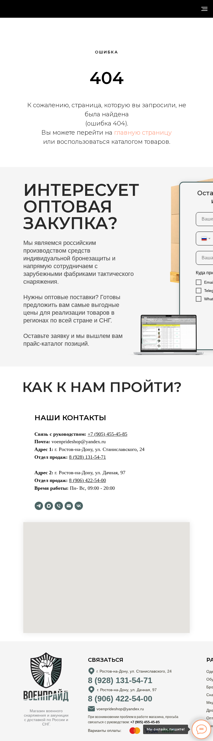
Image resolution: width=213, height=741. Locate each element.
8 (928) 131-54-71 (87, 457)
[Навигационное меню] (204, 9)
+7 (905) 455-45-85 (107, 434)
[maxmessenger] (49, 506)
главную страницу (143, 132)
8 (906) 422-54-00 (87, 480)
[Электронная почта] (69, 506)
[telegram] (39, 506)
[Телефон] (59, 506)
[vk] (79, 506)
